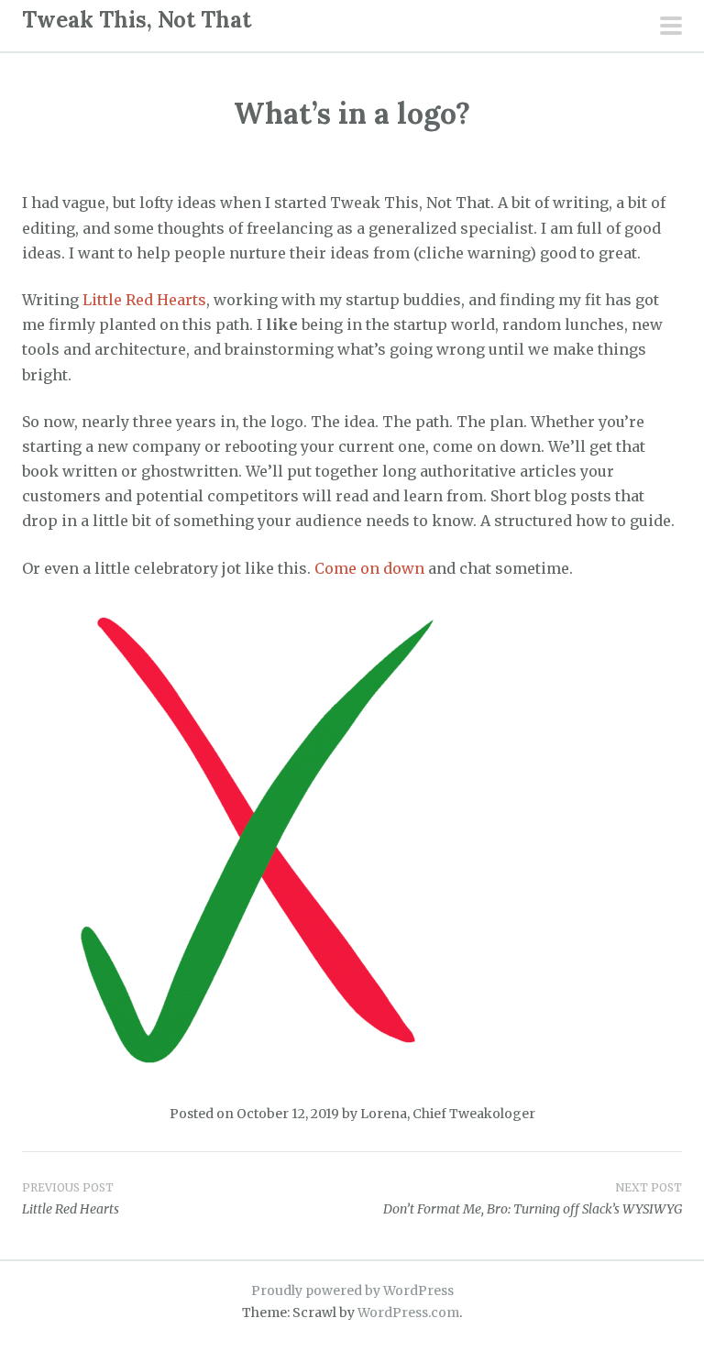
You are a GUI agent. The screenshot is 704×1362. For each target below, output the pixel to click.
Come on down (371, 568)
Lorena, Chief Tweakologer (447, 1113)
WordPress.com (408, 1312)
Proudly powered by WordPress (352, 1290)
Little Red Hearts (144, 300)
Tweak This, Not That (136, 19)
